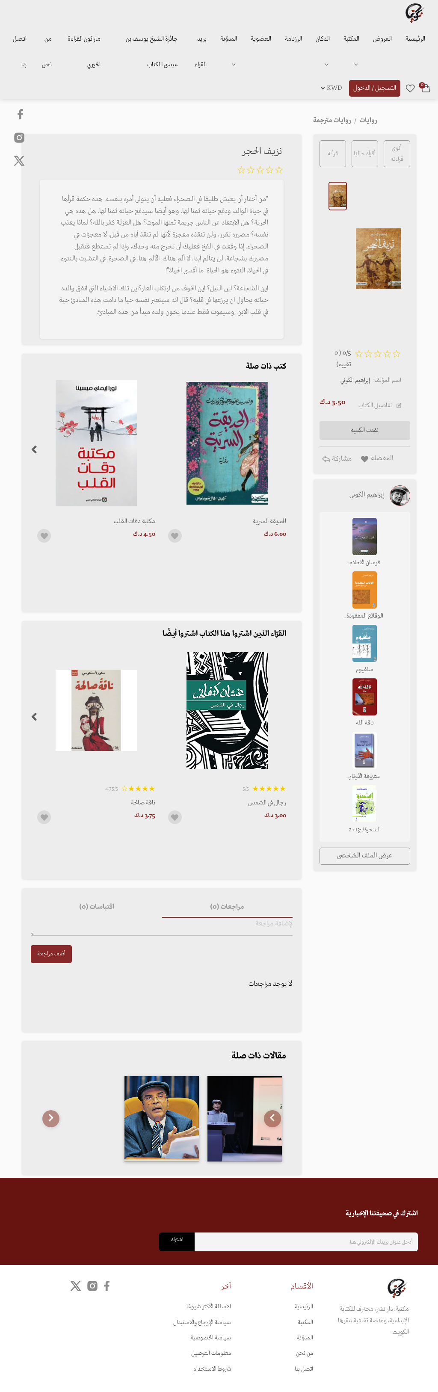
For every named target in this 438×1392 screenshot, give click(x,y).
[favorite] (410, 88)
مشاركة (341, 459)
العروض (382, 39)
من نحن (47, 51)
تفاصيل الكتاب (375, 405)
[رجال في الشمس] (227, 710)
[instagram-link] (19, 137)
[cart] (426, 88)
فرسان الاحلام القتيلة (364, 563)
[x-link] (19, 161)
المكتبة (351, 39)
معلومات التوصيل (211, 1353)
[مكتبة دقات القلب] (96, 443)
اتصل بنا (20, 51)
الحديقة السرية (269, 521)
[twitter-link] (76, 1286)
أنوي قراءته (397, 153)
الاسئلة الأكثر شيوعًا (208, 1306)
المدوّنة (305, 1337)
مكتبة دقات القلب (134, 521)
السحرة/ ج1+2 (365, 829)
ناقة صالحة (143, 802)
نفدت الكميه (365, 430)
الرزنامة (293, 39)
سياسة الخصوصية (210, 1337)
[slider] (260, 171)
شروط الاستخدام (212, 1369)
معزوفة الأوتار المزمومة (364, 777)
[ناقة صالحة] (96, 710)
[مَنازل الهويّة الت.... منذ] (244, 1118)
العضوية (261, 39)
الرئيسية (415, 39)
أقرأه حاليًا (365, 153)
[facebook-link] (21, 114)
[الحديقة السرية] (227, 443)
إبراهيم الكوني (355, 380)
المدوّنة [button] (228, 39)
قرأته (333, 153)
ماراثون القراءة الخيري (84, 51)
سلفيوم (364, 669)
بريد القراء (201, 51)
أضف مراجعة (51, 953)
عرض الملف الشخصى (364, 856)
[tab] (227, 907)
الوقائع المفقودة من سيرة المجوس (365, 617)
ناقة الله (365, 722)
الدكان (323, 39)
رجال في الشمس (267, 802)
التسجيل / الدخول (374, 88)
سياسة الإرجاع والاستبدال (202, 1322)
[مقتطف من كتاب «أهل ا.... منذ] (161, 1118)
